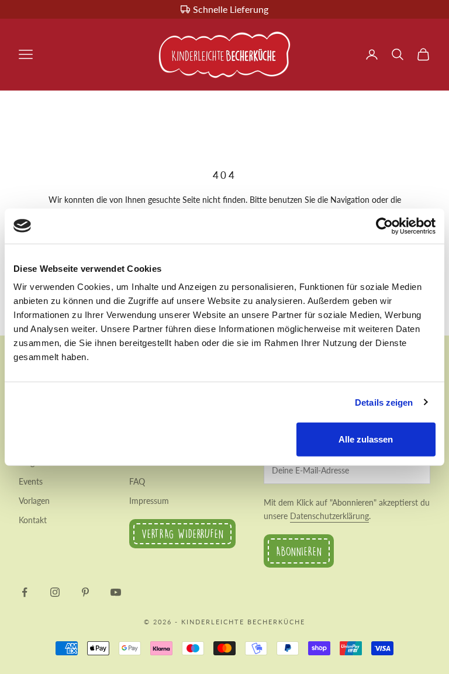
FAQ (137, 481)
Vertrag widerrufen (182, 533)
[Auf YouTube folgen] (116, 592)
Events (31, 481)
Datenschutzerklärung (329, 516)
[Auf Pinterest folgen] (85, 592)
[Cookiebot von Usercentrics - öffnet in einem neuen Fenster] (384, 225)
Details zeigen (384, 402)
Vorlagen (34, 501)
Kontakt (33, 520)
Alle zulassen (366, 439)
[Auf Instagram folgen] (55, 592)
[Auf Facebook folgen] (24, 592)
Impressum (149, 501)
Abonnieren (299, 551)
